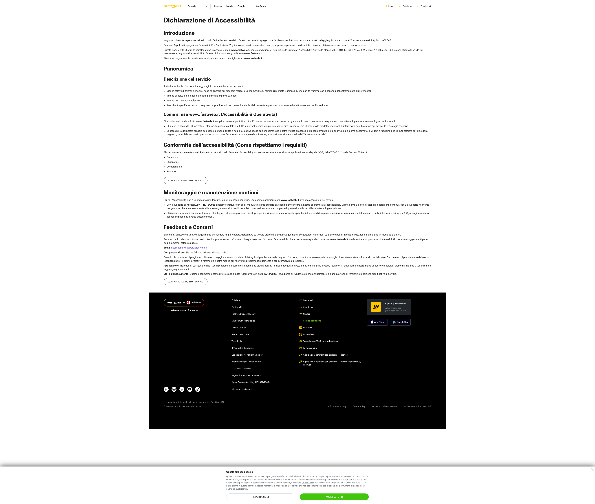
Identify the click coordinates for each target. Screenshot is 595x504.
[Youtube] (189, 389)
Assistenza (308, 307)
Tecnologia (236, 341)
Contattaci (308, 300)
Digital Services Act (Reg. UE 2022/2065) (250, 382)
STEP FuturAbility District (243, 320)
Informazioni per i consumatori (246, 361)
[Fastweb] (175, 6)
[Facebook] (166, 389)
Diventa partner (238, 327)
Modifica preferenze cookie (384, 406)
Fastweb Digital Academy (243, 314)
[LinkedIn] (181, 389)
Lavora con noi (310, 348)
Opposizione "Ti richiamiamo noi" (247, 355)
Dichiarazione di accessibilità (417, 406)
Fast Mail (307, 327)
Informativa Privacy (337, 406)
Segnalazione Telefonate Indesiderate (320, 341)
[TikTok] (197, 389)
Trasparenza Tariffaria (242, 368)
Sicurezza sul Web (240, 334)
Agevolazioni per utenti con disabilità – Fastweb (325, 355)
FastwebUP (308, 334)
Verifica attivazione (312, 320)
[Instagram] (174, 389)
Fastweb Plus (237, 307)
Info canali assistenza (241, 389)
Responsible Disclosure (242, 348)
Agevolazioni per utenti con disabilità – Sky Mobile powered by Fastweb (332, 363)
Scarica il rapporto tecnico (185, 180)
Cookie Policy (359, 406)
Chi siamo (236, 300)
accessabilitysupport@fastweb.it (189, 247)
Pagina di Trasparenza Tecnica (246, 375)
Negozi (306, 314)
